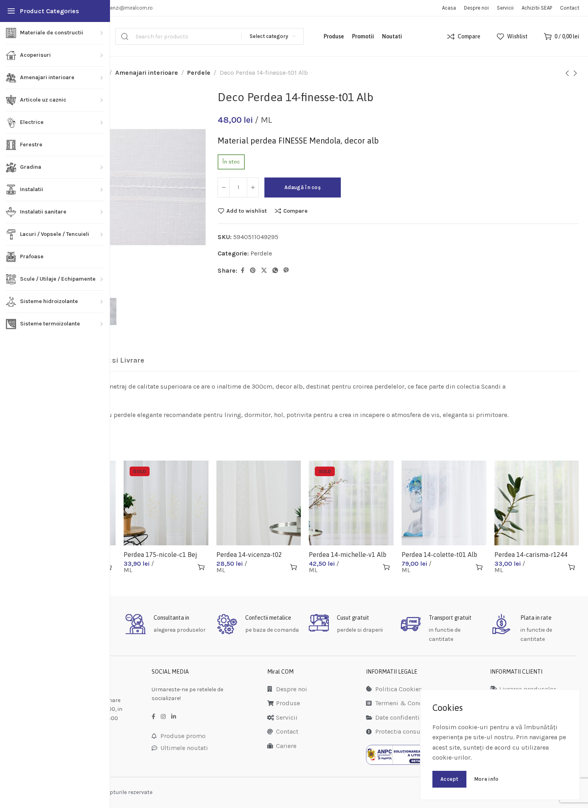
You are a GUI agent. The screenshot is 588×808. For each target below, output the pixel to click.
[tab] (110, 360)
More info (486, 779)
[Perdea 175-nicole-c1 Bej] (166, 503)
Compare (295, 210)
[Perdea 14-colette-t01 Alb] (444, 503)
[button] (293, 567)
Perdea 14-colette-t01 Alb (439, 554)
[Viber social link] (286, 271)
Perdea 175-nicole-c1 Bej (160, 554)
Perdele (198, 72)
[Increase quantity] (253, 188)
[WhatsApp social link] (275, 271)
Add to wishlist (246, 210)
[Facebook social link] (242, 271)
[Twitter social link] (264, 271)
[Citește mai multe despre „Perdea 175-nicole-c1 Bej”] (201, 567)
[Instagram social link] (163, 717)
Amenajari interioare (146, 72)
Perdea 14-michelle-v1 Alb (347, 554)
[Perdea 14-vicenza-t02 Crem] (258, 503)
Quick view (187, 567)
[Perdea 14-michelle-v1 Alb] (351, 503)
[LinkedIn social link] (173, 717)
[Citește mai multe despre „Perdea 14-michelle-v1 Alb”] (386, 567)
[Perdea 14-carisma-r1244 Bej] (536, 503)
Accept (449, 779)
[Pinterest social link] (252, 271)
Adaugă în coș (302, 187)
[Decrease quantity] (224, 188)
